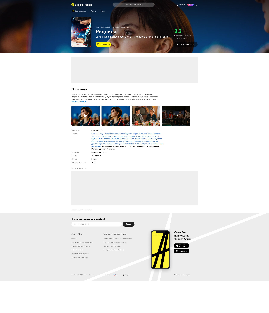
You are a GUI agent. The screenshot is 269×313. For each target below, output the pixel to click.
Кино (81, 242)
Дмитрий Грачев (98, 144)
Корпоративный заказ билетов (113, 282)
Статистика (106, 307)
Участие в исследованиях (80, 285)
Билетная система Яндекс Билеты (114, 274)
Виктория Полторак (127, 136)
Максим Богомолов (148, 139)
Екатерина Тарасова (133, 141)
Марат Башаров (112, 136)
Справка (74, 270)
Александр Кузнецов (130, 144)
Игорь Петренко (154, 134)
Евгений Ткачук (97, 134)
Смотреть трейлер (187, 44)
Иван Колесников (112, 134)
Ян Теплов (120, 141)
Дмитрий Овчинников (149, 144)
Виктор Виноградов (113, 144)
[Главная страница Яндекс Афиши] (72, 4)
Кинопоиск (82, 168)
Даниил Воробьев (98, 136)
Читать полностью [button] (78, 102)
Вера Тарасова (109, 141)
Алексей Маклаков (143, 136)
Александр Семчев (118, 139)
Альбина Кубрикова (150, 141)
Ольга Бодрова (104, 139)
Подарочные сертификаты (80, 278)
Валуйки (74, 242)
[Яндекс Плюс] (190, 5)
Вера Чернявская (133, 139)
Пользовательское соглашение (82, 274)
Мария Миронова (140, 134)
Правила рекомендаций (79, 289)
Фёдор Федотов (125, 134)
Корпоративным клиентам (112, 278)
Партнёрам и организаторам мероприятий (117, 270)
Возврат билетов (77, 282)
